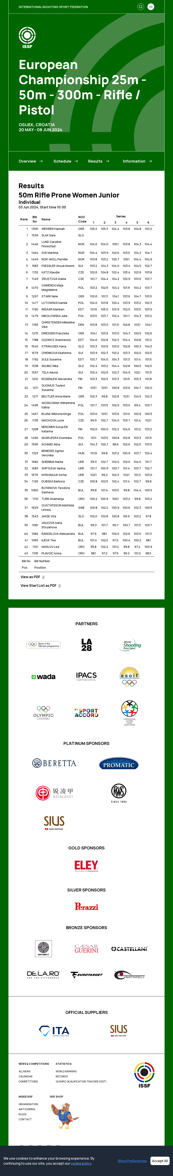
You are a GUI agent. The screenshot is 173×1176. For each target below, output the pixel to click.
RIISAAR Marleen (53, 309)
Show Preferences (132, 1161)
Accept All (160, 1161)
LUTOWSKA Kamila (54, 303)
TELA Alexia (50, 372)
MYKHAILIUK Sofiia (54, 475)
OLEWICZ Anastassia (56, 340)
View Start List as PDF (39, 585)
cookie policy (81, 1163)
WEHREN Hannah (53, 229)
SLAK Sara (48, 235)
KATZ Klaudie (51, 272)
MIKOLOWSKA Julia (54, 316)
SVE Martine (50, 253)
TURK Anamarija (53, 499)
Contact (25, 1119)
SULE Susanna (51, 359)
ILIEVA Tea (49, 540)
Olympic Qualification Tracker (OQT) (81, 1081)
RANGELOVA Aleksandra (58, 534)
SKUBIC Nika (50, 366)
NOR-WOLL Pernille (55, 259)
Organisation (28, 1104)
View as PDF (31, 577)
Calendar (25, 1076)
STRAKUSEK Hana (54, 346)
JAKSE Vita (49, 516)
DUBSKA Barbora (53, 481)
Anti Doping (27, 1109)
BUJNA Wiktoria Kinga (56, 414)
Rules (22, 1114)
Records (62, 1076)
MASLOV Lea (50, 547)
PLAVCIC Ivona (51, 553)
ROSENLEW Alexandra (57, 379)
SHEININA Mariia (52, 462)
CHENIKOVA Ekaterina (56, 353)
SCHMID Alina (51, 444)
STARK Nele (50, 296)
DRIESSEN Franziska (55, 333)
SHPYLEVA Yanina (53, 468)
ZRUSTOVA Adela (54, 279)
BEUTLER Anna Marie (56, 396)
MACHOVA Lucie (53, 420)
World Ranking (66, 1071)
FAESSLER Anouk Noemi (58, 266)
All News (24, 1071)
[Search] (140, 6)
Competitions (28, 1081)
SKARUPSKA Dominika (57, 438)
